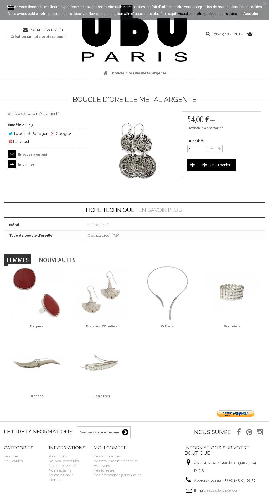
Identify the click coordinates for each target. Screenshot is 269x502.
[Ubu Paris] (134, 33)
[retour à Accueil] (105, 73)
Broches (37, 396)
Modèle (14, 125)
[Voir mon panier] (249, 34)
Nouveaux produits (64, 461)
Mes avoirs (102, 466)
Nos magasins (60, 470)
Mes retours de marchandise (116, 461)
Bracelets (232, 326)
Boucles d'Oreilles (101, 326)
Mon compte (110, 448)
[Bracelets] (232, 292)
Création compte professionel (37, 37)
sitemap (55, 480)
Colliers (167, 326)
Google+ (63, 133)
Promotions (58, 456)
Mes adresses (104, 470)
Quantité (195, 141)
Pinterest (20, 141)
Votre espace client (48, 30)
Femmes (18, 260)
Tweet (18, 133)
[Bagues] (36, 292)
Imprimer (25, 164)
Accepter (250, 14)
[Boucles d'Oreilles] (102, 292)
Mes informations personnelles (117, 475)
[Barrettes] (102, 362)
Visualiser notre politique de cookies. (208, 14)
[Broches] (36, 362)
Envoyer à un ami (32, 154)
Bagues (36, 326)
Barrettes (101, 396)
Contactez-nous (27, 30)
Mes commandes (107, 456)
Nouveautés (57, 260)
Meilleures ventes (62, 466)
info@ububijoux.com (223, 491)
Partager (39, 133)
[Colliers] (167, 292)
